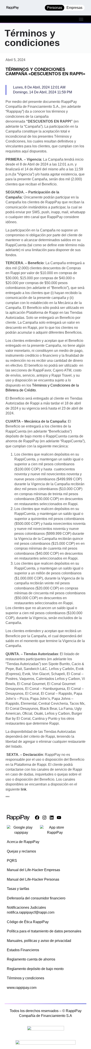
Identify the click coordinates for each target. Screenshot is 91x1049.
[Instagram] (44, 817)
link (23, 789)
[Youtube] (59, 817)
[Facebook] (37, 817)
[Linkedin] (52, 817)
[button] (81, 19)
